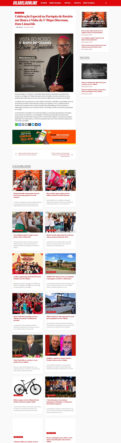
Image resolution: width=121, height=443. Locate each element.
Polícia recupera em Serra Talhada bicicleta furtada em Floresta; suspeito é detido (26, 401)
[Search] (106, 3)
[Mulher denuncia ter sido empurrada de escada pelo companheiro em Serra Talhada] (60, 303)
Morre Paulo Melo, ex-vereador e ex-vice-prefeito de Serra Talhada (26, 361)
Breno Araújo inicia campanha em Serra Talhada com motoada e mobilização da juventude (25, 318)
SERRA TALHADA (55, 3)
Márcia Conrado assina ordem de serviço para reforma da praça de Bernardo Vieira (60, 236)
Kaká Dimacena (19, 27)
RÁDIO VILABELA (89, 3)
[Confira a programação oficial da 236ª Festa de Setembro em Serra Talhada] (27, 263)
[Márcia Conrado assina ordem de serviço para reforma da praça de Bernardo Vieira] (60, 222)
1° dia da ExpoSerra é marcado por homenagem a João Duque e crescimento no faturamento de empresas (59, 402)
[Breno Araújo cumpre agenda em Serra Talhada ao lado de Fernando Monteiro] (60, 180)
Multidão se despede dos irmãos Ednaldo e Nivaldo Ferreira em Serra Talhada (59, 359)
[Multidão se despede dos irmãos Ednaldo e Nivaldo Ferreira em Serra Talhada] (60, 345)
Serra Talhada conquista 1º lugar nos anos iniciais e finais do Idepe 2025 (26, 236)
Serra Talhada (19, 12)
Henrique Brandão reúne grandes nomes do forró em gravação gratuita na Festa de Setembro (26, 195)
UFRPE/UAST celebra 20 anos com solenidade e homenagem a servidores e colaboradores (60, 277)
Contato (77, 3)
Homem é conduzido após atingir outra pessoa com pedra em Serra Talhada (93, 83)
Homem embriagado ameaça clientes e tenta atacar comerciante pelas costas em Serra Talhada (59, 439)
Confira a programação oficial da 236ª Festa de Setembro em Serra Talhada (27, 277)
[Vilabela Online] (25, 3)
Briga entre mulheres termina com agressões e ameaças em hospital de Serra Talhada (93, 90)
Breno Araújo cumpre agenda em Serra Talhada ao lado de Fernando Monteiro (58, 194)
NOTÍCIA (67, 3)
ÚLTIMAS (44, 3)
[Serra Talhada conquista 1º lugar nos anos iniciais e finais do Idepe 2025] (27, 222)
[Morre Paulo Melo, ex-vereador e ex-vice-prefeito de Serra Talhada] (27, 346)
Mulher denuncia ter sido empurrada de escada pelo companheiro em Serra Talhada (60, 317)
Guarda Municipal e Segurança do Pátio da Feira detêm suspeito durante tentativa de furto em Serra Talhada (94, 75)
